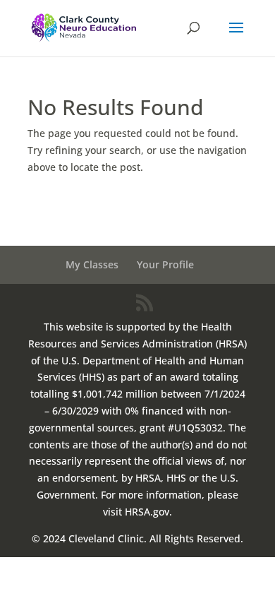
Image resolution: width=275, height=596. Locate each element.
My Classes (92, 264)
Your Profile (165, 264)
